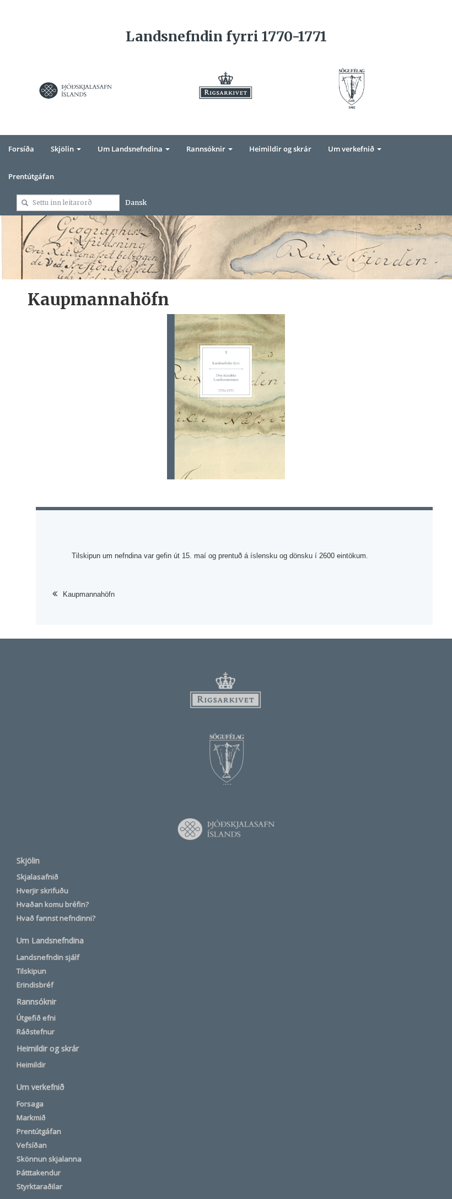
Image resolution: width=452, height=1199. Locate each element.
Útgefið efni (36, 1018)
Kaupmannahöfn (89, 594)
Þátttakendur (39, 1173)
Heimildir (31, 1065)
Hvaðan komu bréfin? (53, 904)
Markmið (31, 1117)
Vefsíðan (32, 1145)
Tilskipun (31, 971)
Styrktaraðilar (39, 1186)
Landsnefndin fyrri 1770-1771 (226, 36)
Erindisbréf (35, 985)
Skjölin (63, 149)
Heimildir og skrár (280, 149)
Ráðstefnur (36, 1031)
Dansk (136, 202)
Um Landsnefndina (131, 149)
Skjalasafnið (37, 877)
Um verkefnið (352, 149)
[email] (24, 203)
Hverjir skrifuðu (42, 890)
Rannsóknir (206, 149)
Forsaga (30, 1104)
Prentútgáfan (31, 176)
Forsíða (21, 149)
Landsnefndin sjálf (48, 957)
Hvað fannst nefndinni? (56, 918)
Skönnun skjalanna (49, 1159)
